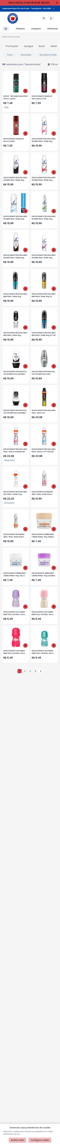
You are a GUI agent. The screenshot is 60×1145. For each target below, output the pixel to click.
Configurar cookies (40, 1140)
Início (4, 37)
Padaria (20, 28)
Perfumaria (53, 28)
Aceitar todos (17, 1140)
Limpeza (36, 28)
